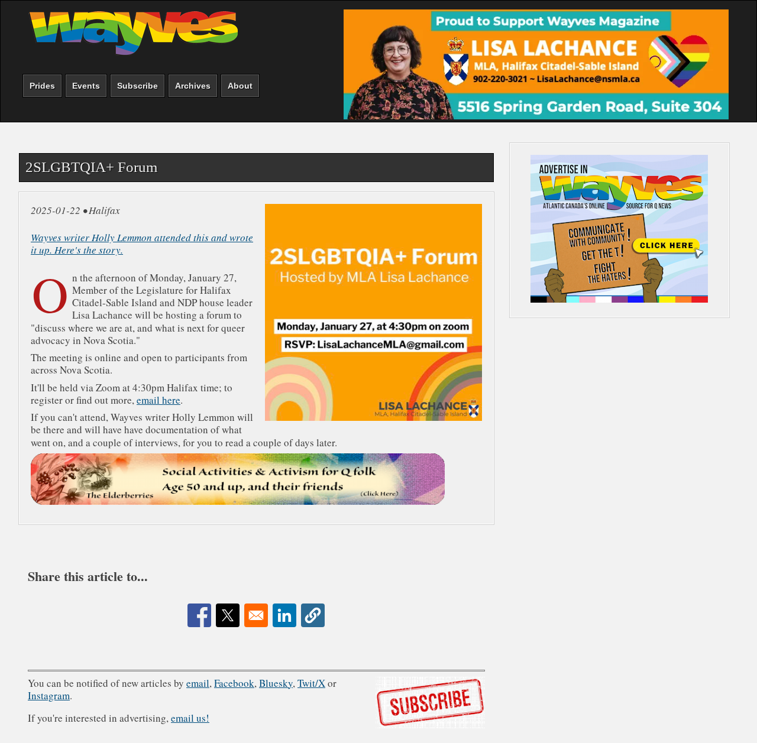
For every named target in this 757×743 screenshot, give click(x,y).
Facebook (234, 683)
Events (86, 85)
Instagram (49, 695)
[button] (313, 615)
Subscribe (137, 85)
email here (158, 400)
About (240, 85)
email (197, 683)
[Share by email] (256, 615)
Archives (193, 85)
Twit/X (311, 683)
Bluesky (276, 683)
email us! (190, 718)
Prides (42, 85)
